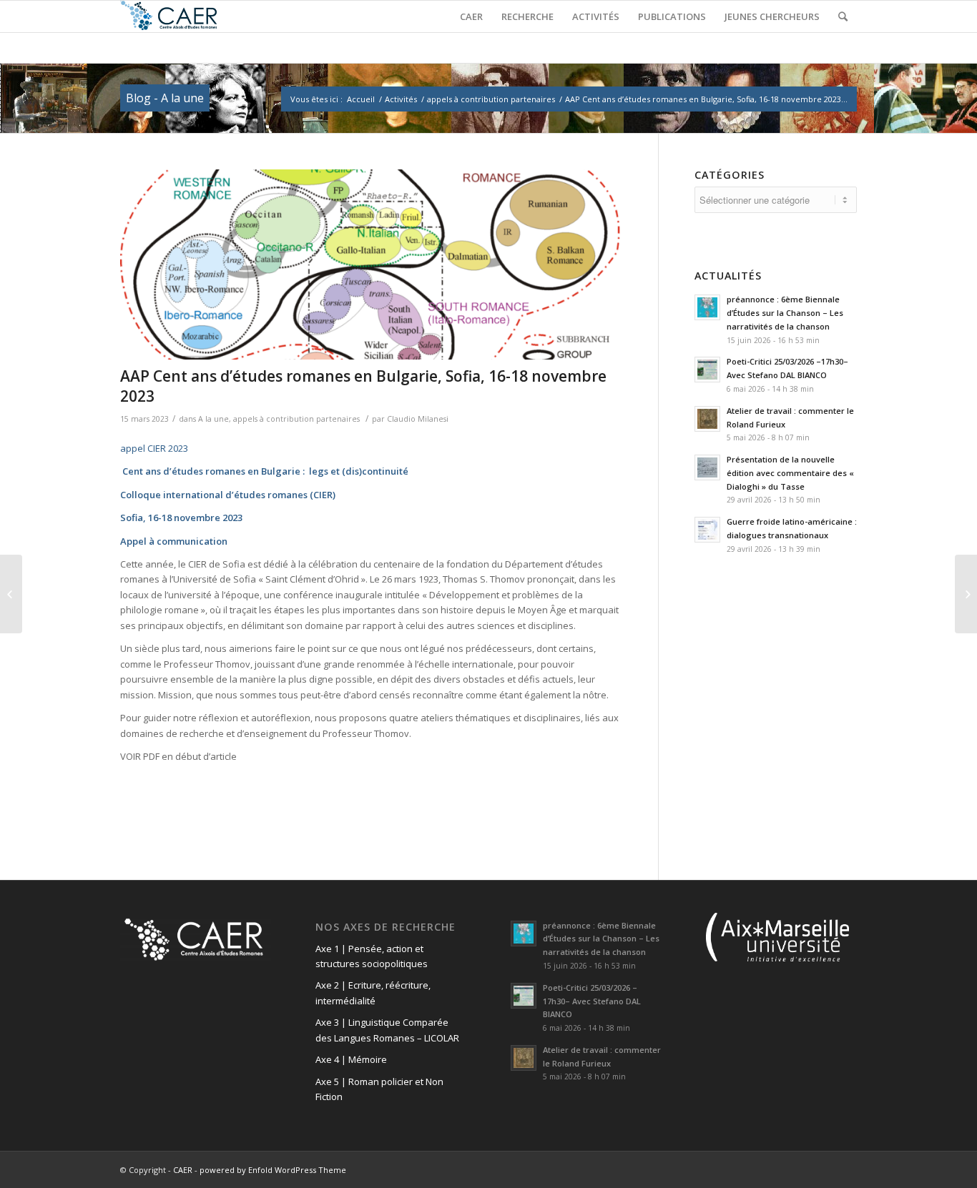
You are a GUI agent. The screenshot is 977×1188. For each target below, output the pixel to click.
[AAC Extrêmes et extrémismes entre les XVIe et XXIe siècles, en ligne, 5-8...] (966, 594)
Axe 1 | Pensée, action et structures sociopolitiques (371, 956)
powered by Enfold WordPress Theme (273, 1169)
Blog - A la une (165, 98)
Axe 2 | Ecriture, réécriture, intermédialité (373, 992)
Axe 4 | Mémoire (351, 1059)
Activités (401, 99)
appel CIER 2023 (154, 448)
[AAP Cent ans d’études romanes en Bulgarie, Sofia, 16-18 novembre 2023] (371, 264)
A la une (213, 419)
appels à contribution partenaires (491, 99)
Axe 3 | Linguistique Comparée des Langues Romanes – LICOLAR (387, 1030)
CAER (182, 1169)
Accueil (361, 99)
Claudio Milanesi (417, 419)
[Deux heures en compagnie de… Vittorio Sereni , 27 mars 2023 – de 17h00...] (11, 594)
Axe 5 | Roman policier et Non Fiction (379, 1089)
